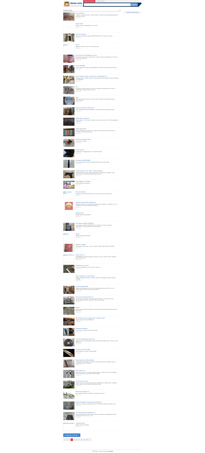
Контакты (102, 1)
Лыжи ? (77, 44)
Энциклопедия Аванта (81, 128)
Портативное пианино (81, 34)
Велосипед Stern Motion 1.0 (82, 391)
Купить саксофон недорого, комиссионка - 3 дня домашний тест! (91, 76)
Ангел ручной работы (81, 191)
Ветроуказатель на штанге (82, 265)
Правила (111, 451)
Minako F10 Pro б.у (80, 255)
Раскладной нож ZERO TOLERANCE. (85, 223)
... (89, 439)
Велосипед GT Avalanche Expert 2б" (84, 297)
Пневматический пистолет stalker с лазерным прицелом (89, 170)
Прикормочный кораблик (81, 328)
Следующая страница (71, 435)
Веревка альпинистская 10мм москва (85, 107)
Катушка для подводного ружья (83, 139)
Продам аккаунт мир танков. (82, 118)
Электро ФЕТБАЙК (80, 65)
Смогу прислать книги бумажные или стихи (86, 55)
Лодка (77, 97)
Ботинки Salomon (80, 149)
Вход (98, 1)
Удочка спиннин (79, 23)
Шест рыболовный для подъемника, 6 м (85, 412)
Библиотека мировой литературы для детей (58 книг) (88, 402)
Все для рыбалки (80, 13)
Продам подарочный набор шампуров (85, 360)
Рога (77, 86)
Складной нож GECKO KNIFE (83, 349)
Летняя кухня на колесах (82, 381)
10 (87, 439)
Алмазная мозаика (80, 423)
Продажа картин (80, 213)
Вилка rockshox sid (80, 370)
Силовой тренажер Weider (82, 286)
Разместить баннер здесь (132, 12)
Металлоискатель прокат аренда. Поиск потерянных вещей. (90, 318)
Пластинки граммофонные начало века (85, 339)
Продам (77, 234)
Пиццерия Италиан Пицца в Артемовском (86, 202)
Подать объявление (89, 1)
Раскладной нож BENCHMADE (83, 160)
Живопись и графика (81, 244)
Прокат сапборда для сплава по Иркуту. (85, 276)
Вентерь (78, 307)
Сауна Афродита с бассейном (83, 181)
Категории (65, 10)
